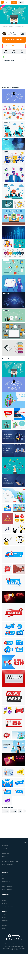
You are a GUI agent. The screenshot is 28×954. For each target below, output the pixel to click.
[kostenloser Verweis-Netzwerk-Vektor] (13, 111)
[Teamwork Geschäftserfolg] (13, 157)
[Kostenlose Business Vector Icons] (13, 284)
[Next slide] (22, 912)
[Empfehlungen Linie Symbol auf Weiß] (19, 566)
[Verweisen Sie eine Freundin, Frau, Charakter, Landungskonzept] (13, 836)
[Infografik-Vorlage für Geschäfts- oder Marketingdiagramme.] (13, 365)
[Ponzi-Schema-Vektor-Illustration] (7, 556)
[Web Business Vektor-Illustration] (13, 348)
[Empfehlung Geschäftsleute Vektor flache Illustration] (13, 173)
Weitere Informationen (9, 59)
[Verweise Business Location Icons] (13, 386)
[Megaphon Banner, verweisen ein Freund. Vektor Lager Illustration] (8, 901)
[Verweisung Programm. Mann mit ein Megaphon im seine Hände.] (9, 578)
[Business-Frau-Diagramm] (13, 300)
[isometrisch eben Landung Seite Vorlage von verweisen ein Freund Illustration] (13, 524)
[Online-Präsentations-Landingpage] (13, 465)
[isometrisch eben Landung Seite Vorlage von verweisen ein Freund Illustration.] (9, 453)
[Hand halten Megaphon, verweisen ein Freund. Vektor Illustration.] (7, 873)
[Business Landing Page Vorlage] (13, 509)
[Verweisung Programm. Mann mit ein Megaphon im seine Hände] (8, 600)
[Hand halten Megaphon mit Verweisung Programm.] (8, 431)
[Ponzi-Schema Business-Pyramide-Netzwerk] (18, 441)
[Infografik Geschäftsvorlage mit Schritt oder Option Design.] (13, 270)
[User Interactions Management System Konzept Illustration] (8, 260)
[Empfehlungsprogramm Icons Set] (13, 225)
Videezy (4, 951)
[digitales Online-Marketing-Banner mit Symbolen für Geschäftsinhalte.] (13, 143)
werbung (13, 911)
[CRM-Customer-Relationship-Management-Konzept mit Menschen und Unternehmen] (13, 332)
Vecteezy (4, 949)
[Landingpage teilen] (13, 479)
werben (6, 911)
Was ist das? (15, 57)
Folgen (22, 34)
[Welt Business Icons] (8, 212)
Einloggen (21, 2)
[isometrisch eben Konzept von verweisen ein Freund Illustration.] (13, 417)
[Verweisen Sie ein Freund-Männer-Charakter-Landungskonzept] (9, 825)
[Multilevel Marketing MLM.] (13, 95)
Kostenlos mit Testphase (14, 39)
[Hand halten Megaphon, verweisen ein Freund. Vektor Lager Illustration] (13, 849)
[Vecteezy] (2, 2)
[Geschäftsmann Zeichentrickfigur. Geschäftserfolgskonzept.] (7, 203)
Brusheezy (5, 946)
